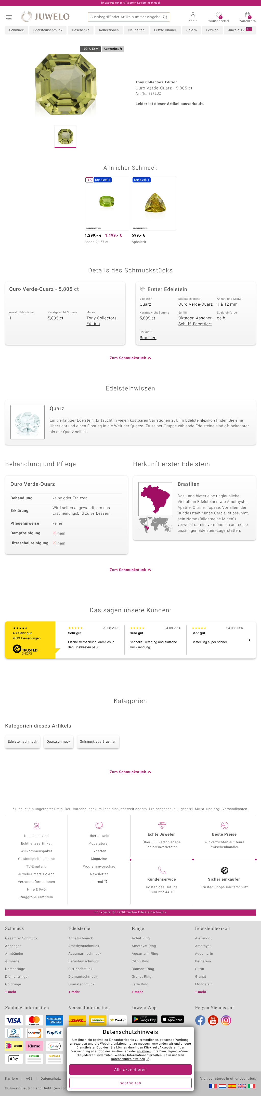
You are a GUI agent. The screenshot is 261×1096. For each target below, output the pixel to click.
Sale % (191, 30)
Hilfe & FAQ (36, 889)
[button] (9, 16)
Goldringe (13, 984)
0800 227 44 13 (162, 892)
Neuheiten (136, 30)
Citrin (199, 969)
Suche (165, 17)
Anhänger (13, 946)
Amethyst (203, 946)
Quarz (145, 304)
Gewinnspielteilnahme (36, 859)
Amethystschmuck (84, 946)
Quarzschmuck (59, 741)
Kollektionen (109, 30)
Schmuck (16, 30)
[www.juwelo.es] (232, 1086)
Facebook (200, 1020)
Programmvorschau (99, 866)
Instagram (226, 1020)
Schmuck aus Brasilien (98, 741)
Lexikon (212, 30)
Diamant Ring (143, 969)
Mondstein (204, 984)
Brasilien (148, 338)
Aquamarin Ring (145, 953)
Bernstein (203, 961)
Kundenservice (36, 836)
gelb (221, 318)
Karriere (11, 1079)
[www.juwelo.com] (242, 1086)
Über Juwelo (99, 836)
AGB (29, 1079)
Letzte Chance (165, 30)
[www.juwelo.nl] (222, 1086)
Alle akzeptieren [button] (130, 1070)
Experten (99, 851)
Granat (200, 976)
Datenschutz (51, 1079)
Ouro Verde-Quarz (195, 304)
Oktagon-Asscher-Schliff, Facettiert (195, 321)
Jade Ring (140, 984)
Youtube (213, 1020)
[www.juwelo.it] (251, 1086)
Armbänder (14, 953)
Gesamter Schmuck (21, 938)
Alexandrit (203, 938)
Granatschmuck (82, 984)
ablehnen (144, 1051)
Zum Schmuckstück (128, 358)
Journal (96, 882)
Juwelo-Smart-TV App (36, 874)
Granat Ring (141, 976)
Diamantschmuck (83, 976)
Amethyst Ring (144, 946)
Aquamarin (204, 953)
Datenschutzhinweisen (128, 1059)
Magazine (99, 859)
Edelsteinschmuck (47, 30)
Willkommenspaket (36, 851)
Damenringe (15, 969)
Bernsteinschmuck (84, 961)
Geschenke (80, 30)
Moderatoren (99, 843)
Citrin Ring (140, 961)
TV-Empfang (36, 866)
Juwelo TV (239, 30)
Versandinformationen (36, 882)
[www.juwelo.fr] (213, 1086)
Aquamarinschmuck (85, 953)
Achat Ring (141, 938)
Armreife (12, 961)
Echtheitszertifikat (36, 843)
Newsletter (99, 874)
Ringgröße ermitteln (36, 897)
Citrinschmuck (81, 969)
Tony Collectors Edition (101, 321)
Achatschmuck (81, 938)
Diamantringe (16, 976)
